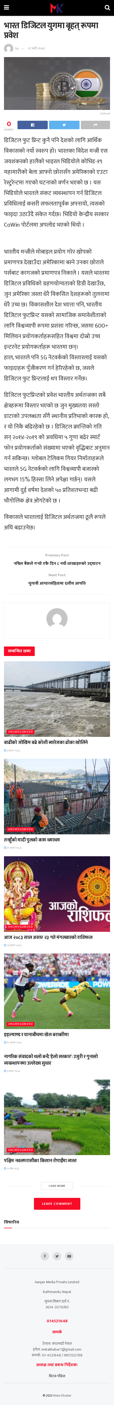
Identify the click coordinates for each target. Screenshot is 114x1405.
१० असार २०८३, (14, 1042)
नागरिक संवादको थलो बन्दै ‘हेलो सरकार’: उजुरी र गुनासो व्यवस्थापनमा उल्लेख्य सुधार (51, 1060)
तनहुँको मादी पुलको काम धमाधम (32, 840)
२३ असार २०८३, (13, 945)
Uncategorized (20, 732)
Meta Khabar (62, 1395)
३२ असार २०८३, (13, 848)
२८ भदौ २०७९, (37, 48)
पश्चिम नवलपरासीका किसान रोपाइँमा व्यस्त (40, 1161)
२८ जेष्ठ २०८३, (12, 1168)
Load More (57, 1186)
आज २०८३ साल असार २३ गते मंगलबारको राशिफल (48, 938)
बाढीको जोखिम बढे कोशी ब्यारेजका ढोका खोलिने (46, 743)
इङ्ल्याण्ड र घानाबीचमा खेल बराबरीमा (36, 1035)
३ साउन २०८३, (13, 750)
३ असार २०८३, (13, 1071)
